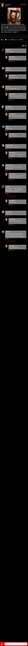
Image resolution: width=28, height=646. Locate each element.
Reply (10, 53)
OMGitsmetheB (12, 175)
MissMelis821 (11, 115)
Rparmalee (11, 247)
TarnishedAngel (12, 154)
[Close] (2, 3)
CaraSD (10, 77)
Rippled (10, 135)
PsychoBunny (11, 221)
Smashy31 (11, 202)
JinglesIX (11, 58)
